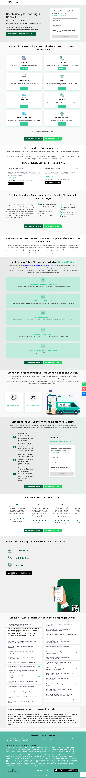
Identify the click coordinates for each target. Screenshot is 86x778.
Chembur (26, 763)
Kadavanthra (64, 749)
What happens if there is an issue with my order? (21, 687)
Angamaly (43, 751)
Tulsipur (25, 748)
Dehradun (57, 760)
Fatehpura (34, 720)
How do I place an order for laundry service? (21, 662)
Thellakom (61, 751)
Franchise (32, 739)
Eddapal (36, 751)
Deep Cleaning (46, 739)
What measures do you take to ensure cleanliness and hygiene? (58, 629)
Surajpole (11, 714)
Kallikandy (57, 758)
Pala (66, 751)
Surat (55, 763)
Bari (71, 718)
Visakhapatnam (27, 756)
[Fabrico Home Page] (12, 2)
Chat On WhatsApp (53, 138)
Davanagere (49, 758)
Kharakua (42, 718)
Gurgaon (8, 748)
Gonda (19, 751)
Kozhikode (47, 748)
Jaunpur (15, 748)
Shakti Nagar (30, 716)
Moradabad (14, 762)
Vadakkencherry (28, 762)
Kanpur (66, 714)
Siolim (20, 756)
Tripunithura (47, 749)
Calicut (43, 760)
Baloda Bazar (10, 758)
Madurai (59, 762)
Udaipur (24, 765)
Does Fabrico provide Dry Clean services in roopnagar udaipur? (59, 689)
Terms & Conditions (58, 739)
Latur (48, 751)
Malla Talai (61, 722)
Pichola (73, 722)
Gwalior (54, 755)
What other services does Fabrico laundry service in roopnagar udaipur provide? (59, 695)
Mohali (8, 763)
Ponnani (32, 763)
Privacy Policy (70, 739)
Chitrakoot (40, 748)
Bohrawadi (11, 718)
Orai (63, 748)
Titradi (10, 716)
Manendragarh (10, 753)
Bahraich (24, 751)
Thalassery (64, 758)
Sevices (15, 739)
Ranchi (68, 760)
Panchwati (54, 722)
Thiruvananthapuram (23, 760)
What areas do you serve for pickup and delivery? (20, 647)
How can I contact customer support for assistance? (58, 679)
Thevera (54, 751)
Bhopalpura (35, 718)
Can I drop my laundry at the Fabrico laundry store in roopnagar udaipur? (22, 641)
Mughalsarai (9, 749)
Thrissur (33, 749)
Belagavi (37, 765)
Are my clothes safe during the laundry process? (58, 684)
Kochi (30, 753)
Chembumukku (25, 749)
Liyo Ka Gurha (12, 720)
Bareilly (72, 753)
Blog (26, 739)
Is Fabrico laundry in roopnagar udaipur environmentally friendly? (58, 668)
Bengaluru (9, 756)
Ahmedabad (63, 756)
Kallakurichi (38, 762)
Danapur (70, 763)
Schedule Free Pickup (35, 138)
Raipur (14, 751)
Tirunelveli (19, 763)
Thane (63, 760)
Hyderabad (55, 756)
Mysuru (68, 755)
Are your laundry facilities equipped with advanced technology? (58, 657)
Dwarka (43, 765)
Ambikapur (29, 755)
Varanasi (71, 749)
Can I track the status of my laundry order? (21, 692)
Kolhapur (30, 765)
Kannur (18, 753)
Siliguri (8, 762)
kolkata (44, 756)
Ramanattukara (38, 753)
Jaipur (19, 765)
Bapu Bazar (46, 716)
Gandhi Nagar (50, 718)
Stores (39, 739)
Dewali (40, 720)
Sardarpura (26, 718)
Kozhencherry (73, 751)
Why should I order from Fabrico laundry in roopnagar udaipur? (21, 657)
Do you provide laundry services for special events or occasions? (59, 673)
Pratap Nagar (28, 714)
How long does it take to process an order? (21, 666)
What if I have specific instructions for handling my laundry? (22, 676)
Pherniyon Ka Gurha (49, 720)
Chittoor (22, 755)
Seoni (75, 762)
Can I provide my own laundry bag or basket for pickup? (61, 635)
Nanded (8, 765)
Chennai (53, 748)
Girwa (68, 722)
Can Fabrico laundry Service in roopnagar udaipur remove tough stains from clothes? (59, 663)
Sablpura (65, 720)
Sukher (10, 722)
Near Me (21, 739)
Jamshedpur (56, 753)
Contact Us (25, 741)
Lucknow (17, 749)
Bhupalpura (61, 716)
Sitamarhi (41, 758)
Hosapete (37, 755)
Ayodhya (74, 760)
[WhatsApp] (84, 384)
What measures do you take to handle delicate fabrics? (58, 647)
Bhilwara (17, 758)
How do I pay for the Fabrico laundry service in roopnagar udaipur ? (22, 671)
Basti (59, 748)
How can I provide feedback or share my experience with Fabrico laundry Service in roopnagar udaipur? (59, 641)
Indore (73, 755)
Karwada (10, 725)
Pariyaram (50, 760)
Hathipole (54, 716)
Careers (17, 741)
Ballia (67, 748)
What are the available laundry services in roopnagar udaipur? (21, 652)
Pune (49, 756)
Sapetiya (15, 722)
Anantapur (16, 755)
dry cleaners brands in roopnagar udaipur (37, 265)
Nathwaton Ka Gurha (62, 718)
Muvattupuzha (41, 763)
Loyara (58, 720)
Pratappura (72, 720)
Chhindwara (61, 755)
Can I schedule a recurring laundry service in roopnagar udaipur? (59, 652)
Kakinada (13, 760)
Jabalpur (8, 755)
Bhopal (14, 765)
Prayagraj (52, 762)
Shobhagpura (18, 714)
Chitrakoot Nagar (44, 722)
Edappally (40, 749)
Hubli (49, 755)
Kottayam (45, 762)
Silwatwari (69, 716)
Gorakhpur (56, 749)
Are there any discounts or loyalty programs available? (22, 696)
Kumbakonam (62, 763)
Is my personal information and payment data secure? (22, 681)
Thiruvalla (44, 755)
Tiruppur (23, 758)
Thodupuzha (72, 758)
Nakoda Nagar (47, 714)
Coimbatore (64, 753)
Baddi (7, 760)
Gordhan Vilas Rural (19, 716)
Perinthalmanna (67, 762)
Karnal (13, 763)
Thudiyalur (49, 763)
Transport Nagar (58, 714)
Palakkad (70, 756)
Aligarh (31, 751)
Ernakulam (25, 753)
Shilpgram (20, 720)
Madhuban (18, 718)
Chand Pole (38, 716)
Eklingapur (73, 714)
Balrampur (32, 748)
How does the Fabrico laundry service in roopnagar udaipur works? (20, 624)
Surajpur (34, 758)
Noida (20, 748)
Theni (21, 762)
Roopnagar (34, 722)
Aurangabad (37, 756)
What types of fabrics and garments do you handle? (22, 701)
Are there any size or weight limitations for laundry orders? (59, 624)
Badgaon (27, 720)
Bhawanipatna (35, 760)
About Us (9, 739)
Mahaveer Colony (24, 722)
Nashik (29, 758)
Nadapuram (47, 753)
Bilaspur (8, 751)
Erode (15, 756)
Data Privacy (10, 741)
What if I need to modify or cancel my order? (60, 700)
